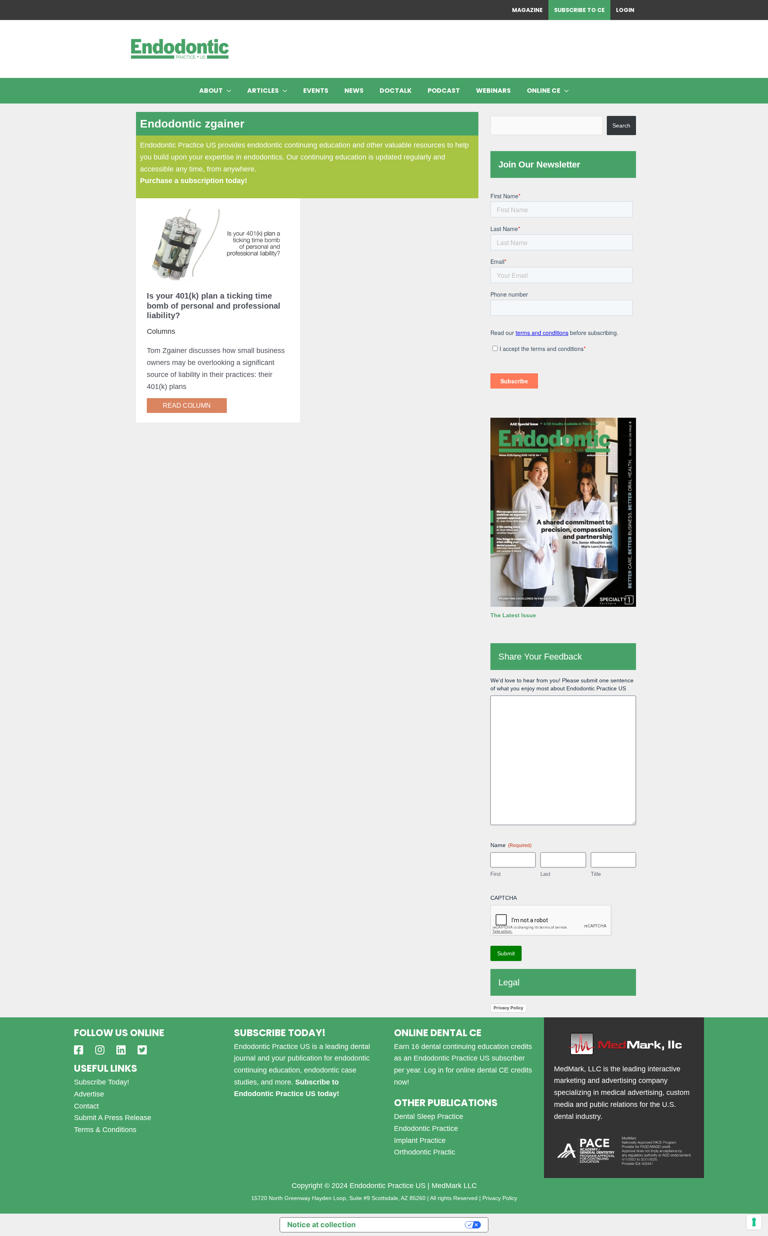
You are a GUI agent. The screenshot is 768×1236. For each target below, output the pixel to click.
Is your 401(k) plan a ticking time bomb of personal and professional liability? (213, 305)
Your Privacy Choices (414, 1224)
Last (545, 874)
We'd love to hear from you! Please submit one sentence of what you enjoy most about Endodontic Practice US (562, 684)
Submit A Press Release (112, 1118)
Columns (161, 331)
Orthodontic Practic (424, 1152)
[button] (227, 91)
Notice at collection (321, 1224)
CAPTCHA (503, 898)
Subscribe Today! (101, 1082)
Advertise (89, 1094)
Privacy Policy (508, 1008)
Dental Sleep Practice (428, 1116)
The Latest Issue (513, 615)
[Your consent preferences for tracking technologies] (754, 1222)
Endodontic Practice (426, 1128)
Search (621, 125)
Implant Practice (420, 1140)
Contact (86, 1106)
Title (596, 874)
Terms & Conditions (105, 1130)
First (495, 874)
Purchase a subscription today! (193, 181)
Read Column (187, 405)
